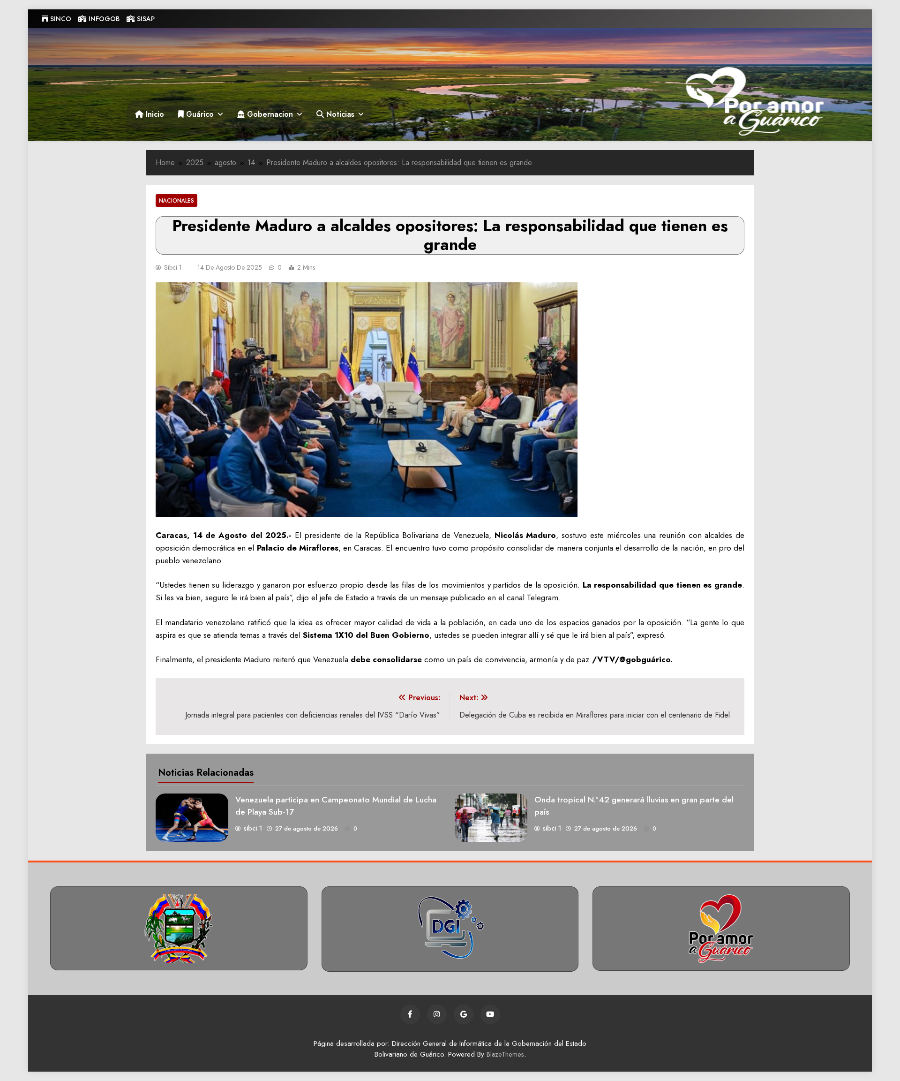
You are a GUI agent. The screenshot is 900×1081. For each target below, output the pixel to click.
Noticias (339, 114)
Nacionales (176, 200)
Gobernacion (269, 114)
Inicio (153, 114)
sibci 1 (173, 267)
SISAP (145, 18)
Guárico (199, 114)
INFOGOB (103, 18)
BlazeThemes (505, 1054)
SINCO (59, 18)
